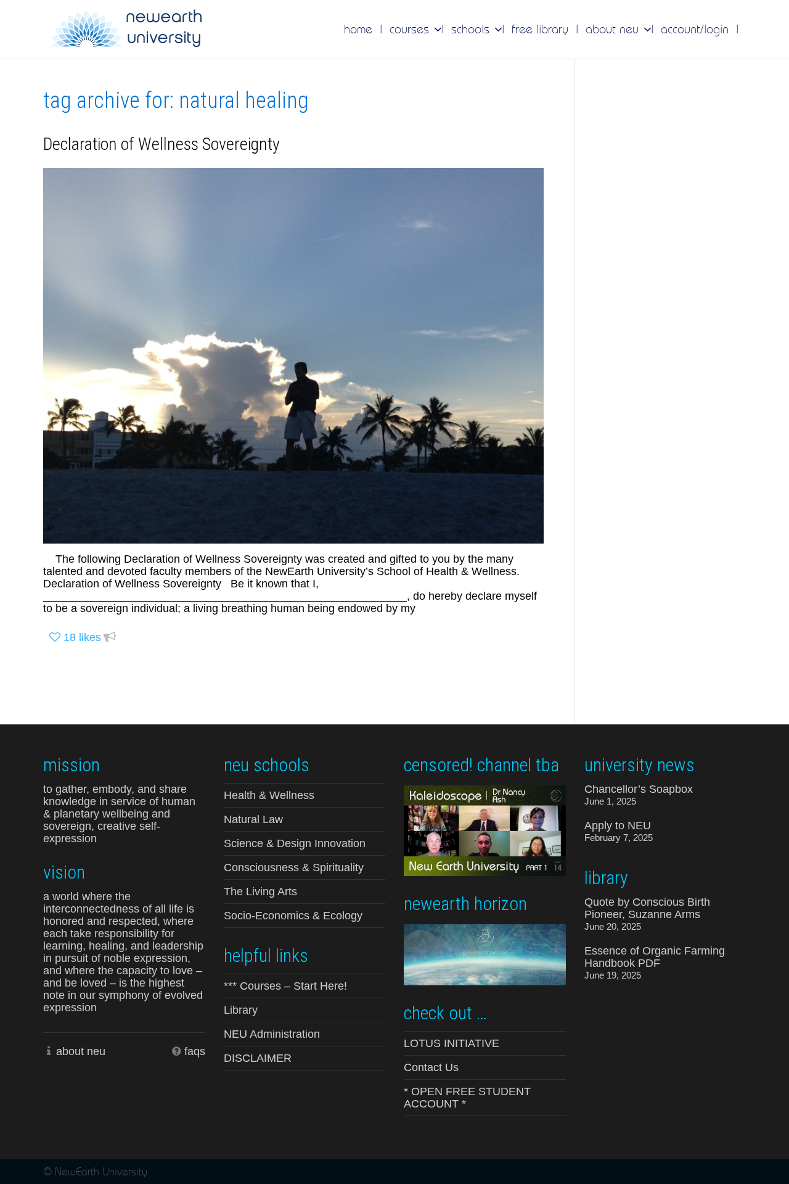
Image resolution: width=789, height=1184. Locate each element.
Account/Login (695, 29)
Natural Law (253, 819)
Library (241, 1010)
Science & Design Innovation (295, 843)
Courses (411, 29)
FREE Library (540, 29)
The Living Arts (260, 891)
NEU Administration (272, 1034)
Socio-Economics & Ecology (293, 915)
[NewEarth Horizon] (485, 953)
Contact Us (431, 1067)
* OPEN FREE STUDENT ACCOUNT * (467, 1097)
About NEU (614, 29)
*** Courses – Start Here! (285, 986)
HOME (358, 29)
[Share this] (110, 637)
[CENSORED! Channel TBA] (485, 830)
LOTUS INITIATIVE (451, 1043)
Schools (472, 29)
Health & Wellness (269, 795)
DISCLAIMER (258, 1058)
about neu (80, 1051)
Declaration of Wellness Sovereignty (161, 144)
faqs (194, 1051)
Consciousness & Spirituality (294, 867)
